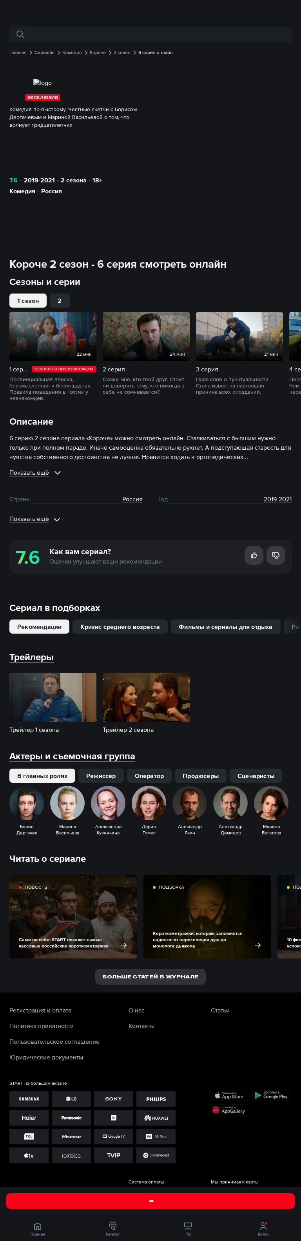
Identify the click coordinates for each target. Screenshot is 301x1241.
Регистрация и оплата (40, 1010)
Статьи (220, 1010)
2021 (285, 499)
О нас (137, 1010)
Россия (51, 191)
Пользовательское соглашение (54, 1041)
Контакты (141, 1025)
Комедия (22, 191)
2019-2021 (39, 180)
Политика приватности (41, 1025)
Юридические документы (46, 1057)
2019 (270, 499)
